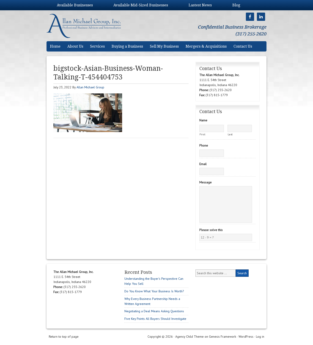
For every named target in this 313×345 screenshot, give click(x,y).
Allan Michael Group (88, 26)
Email (203, 164)
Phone (203, 145)
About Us (75, 46)
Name (203, 120)
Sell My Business (164, 46)
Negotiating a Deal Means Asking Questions (154, 311)
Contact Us (242, 46)
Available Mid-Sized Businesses (140, 5)
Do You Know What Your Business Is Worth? (154, 291)
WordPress (246, 336)
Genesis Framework (222, 336)
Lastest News (200, 5)
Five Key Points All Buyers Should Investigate (155, 319)
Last (230, 134)
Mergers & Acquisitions (206, 46)
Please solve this (211, 230)
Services (97, 46)
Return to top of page (64, 336)
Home (55, 46)
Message (205, 182)
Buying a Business (127, 46)
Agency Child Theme (189, 336)
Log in (260, 336)
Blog (236, 5)
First (202, 134)
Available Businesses (75, 5)
